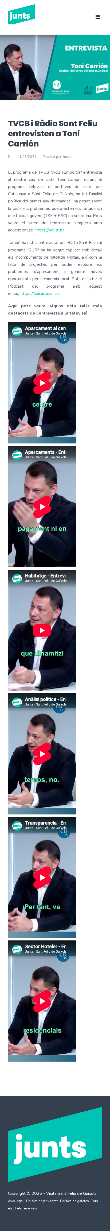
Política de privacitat (42, 1201)
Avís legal (16, 1201)
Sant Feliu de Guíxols (77, 1193)
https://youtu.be (50, 230)
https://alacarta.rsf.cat (40, 293)
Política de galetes (74, 1201)
